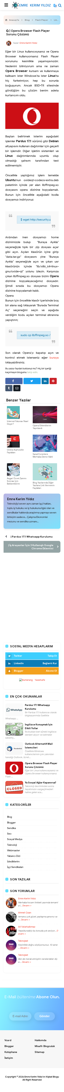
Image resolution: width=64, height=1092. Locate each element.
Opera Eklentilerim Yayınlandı (42, 426)
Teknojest (23, 940)
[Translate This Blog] (55, 5)
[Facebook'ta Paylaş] (14, 381)
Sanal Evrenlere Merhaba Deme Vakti (43, 455)
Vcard (7, 1040)
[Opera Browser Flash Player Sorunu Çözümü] (7, 31)
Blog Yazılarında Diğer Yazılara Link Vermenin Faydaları (44, 485)
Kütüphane (10, 1052)
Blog (9, 816)
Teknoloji (12, 844)
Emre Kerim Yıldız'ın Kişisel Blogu (41, 1076)
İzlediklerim (13, 861)
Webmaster (13, 850)
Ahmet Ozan (24, 912)
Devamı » (26, 905)
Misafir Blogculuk (45, 1046)
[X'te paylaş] (32, 381)
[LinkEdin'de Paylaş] (45, 381)
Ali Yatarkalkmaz (26, 926)
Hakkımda (40, 1040)
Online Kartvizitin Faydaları (15, 451)
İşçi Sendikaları (15, 867)
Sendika (11, 828)
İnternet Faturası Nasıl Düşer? (17, 422)
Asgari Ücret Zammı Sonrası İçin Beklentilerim (16, 481)
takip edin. (32, 372)
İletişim (8, 1057)
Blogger (11, 822)
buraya (54, 357)
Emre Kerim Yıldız (20, 499)
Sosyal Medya (14, 839)
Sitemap (39, 1052)
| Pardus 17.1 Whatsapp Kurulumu (32, 536)
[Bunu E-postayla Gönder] (16, 388)
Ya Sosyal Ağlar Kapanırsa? (40, 782)
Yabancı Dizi (13, 856)
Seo (9, 833)
